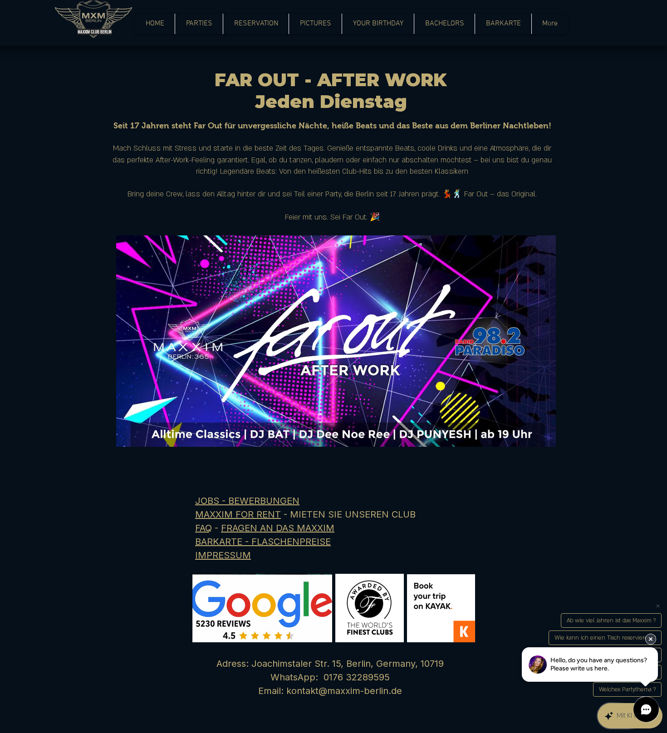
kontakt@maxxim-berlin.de (344, 690)
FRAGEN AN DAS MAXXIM (277, 528)
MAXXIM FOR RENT (238, 514)
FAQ (203, 528)
